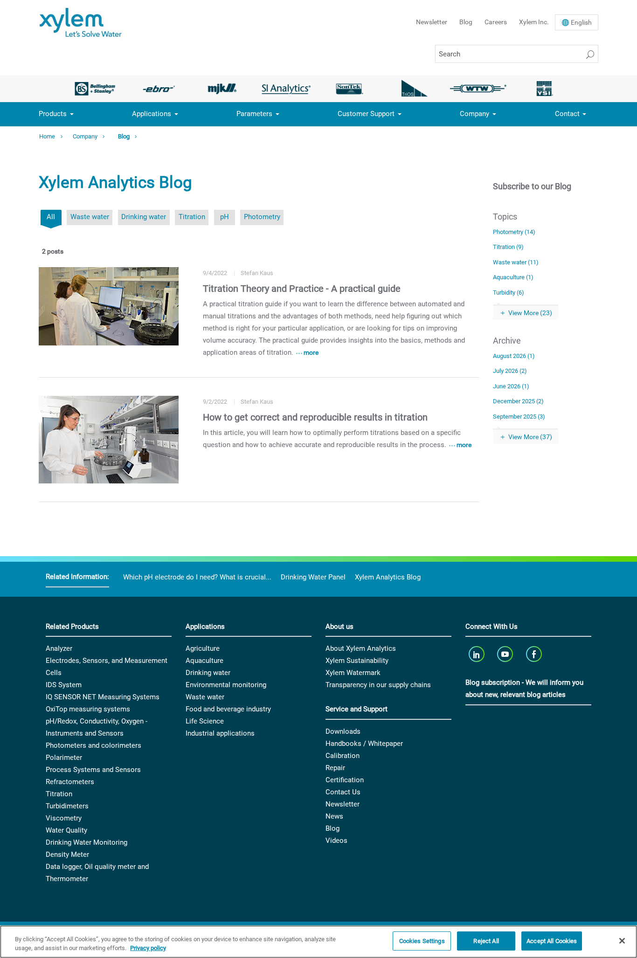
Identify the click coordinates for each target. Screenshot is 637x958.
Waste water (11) (516, 262)
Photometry (262, 217)
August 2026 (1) (514, 355)
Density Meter (67, 854)
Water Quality (66, 830)
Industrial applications (220, 733)
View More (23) (530, 313)
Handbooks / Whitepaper (364, 743)
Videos (336, 840)
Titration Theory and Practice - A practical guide (302, 288)
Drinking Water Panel (313, 577)
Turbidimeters (67, 806)
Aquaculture (204, 660)
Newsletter (431, 22)
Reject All (486, 940)
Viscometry (64, 818)
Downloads (342, 731)
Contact (567, 114)
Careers (496, 22)
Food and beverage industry (228, 709)
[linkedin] (477, 654)
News (334, 816)
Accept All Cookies (551, 940)
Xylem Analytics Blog (388, 577)
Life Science (205, 721)
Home (47, 136)
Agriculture (203, 648)
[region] (318, 941)
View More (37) (530, 437)
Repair (335, 768)
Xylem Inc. (534, 22)
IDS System (64, 685)
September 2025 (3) (519, 416)
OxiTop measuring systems (88, 709)
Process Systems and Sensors (93, 769)
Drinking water (143, 217)
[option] (95, 88)
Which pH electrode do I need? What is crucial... (197, 577)
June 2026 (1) (511, 386)
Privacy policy (148, 948)
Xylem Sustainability (356, 660)
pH (224, 217)
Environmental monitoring (226, 685)
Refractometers (70, 782)
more (311, 352)
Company (474, 114)
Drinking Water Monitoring (86, 842)
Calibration (342, 755)
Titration (192, 217)
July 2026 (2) (510, 370)
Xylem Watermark (353, 673)
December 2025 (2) (518, 401)
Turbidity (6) (508, 292)
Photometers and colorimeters (93, 745)
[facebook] (535, 654)
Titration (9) (508, 246)
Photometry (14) (514, 231)
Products (53, 114)
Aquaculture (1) (513, 277)
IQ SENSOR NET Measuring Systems (102, 697)
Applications (151, 114)
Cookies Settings (422, 940)
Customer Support (366, 114)
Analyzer (59, 648)
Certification (344, 780)
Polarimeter (64, 757)
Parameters (254, 114)
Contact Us (342, 792)
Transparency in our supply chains (378, 685)
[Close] (622, 940)
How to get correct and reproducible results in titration (315, 417)
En (581, 22)
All (51, 217)
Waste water (89, 217)
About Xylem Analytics (360, 648)
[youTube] (506, 654)
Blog (465, 22)
